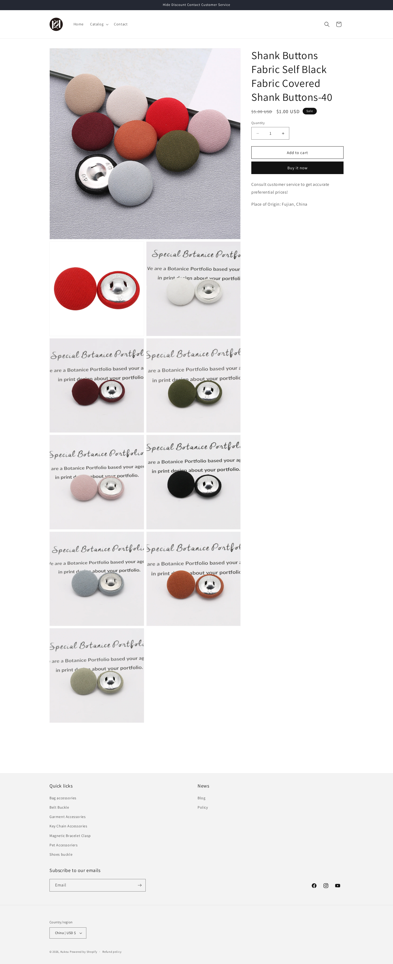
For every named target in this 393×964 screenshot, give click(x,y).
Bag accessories (62, 798)
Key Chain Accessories (68, 826)
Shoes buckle (60, 854)
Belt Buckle (59, 807)
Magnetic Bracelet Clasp (70, 835)
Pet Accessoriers (63, 845)
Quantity (258, 123)
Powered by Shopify (83, 952)
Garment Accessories (67, 816)
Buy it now (297, 168)
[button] (99, 24)
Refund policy (111, 952)
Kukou (64, 952)
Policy (203, 807)
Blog (201, 798)
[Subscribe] (139, 885)
